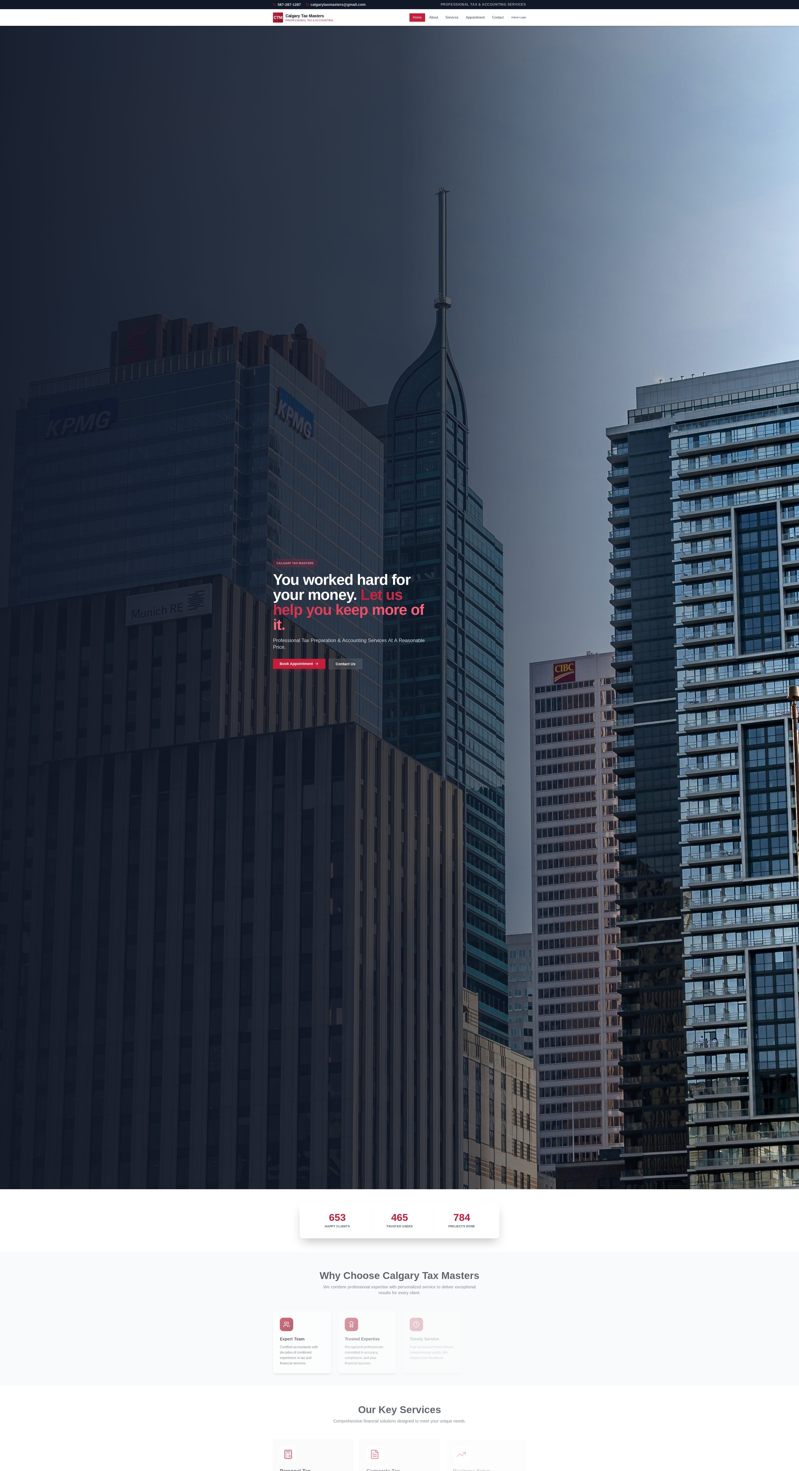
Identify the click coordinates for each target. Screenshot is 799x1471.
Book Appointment (296, 664)
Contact (498, 17)
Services (451, 17)
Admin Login (518, 17)
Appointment (475, 17)
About (433, 17)
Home (417, 17)
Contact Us (345, 664)
